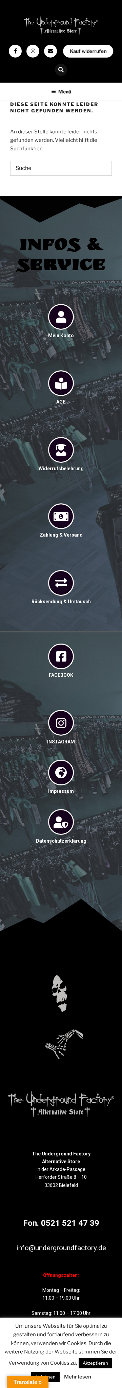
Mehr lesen (77, 1377)
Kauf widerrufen (87, 51)
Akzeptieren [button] (95, 1363)
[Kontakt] (50, 51)
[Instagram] (32, 51)
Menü (64, 91)
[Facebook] (15, 51)
